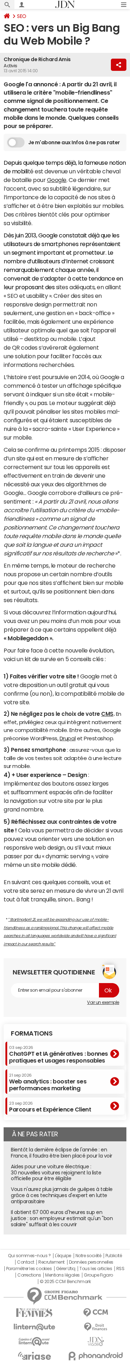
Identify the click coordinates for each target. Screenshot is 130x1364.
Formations (31, 1033)
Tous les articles (95, 1269)
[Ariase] (34, 1356)
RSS (120, 1269)
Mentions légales (62, 1275)
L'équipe (63, 1256)
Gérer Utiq (65, 1269)
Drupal (67, 738)
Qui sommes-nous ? (29, 1256)
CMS (107, 714)
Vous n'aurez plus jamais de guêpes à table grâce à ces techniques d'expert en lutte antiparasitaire (62, 1195)
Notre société (88, 1256)
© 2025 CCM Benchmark (65, 1281)
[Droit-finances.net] (95, 1327)
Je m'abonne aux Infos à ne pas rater (74, 142)
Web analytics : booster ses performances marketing (47, 1082)
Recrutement (51, 1262)
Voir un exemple (103, 1002)
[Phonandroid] (95, 1355)
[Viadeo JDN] (95, 1341)
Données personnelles (91, 1262)
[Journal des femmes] (34, 1312)
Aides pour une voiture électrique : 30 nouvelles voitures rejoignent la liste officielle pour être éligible (56, 1172)
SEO (21, 16)
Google (56, 180)
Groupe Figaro (98, 1275)
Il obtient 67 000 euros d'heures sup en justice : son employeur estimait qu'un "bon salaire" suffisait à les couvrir (62, 1218)
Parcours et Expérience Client (50, 1106)
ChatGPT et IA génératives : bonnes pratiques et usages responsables (58, 1054)
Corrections (29, 1275)
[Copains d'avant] (34, 1341)
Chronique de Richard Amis (37, 59)
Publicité (113, 1256)
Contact (25, 1262)
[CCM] (95, 1312)
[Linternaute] (34, 1327)
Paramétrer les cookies (29, 1269)
